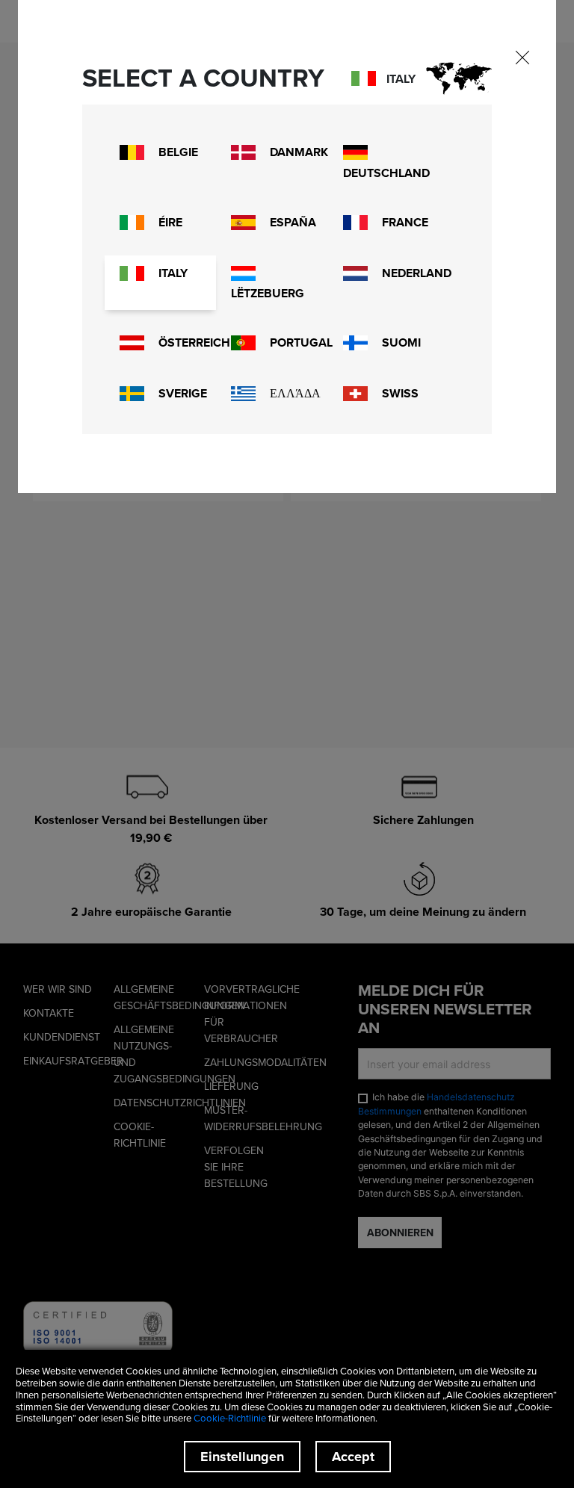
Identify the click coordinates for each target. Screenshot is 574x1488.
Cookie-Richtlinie (230, 1418)
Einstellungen (242, 1456)
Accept (353, 1456)
